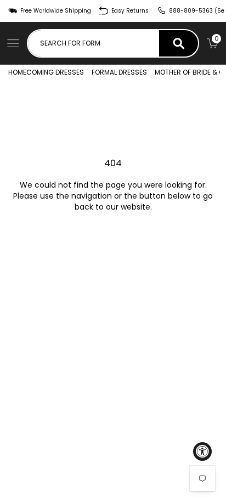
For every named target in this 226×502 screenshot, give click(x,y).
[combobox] (93, 43)
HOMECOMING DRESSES (46, 72)
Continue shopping (113, 237)
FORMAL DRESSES (119, 72)
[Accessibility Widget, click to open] (202, 451)
